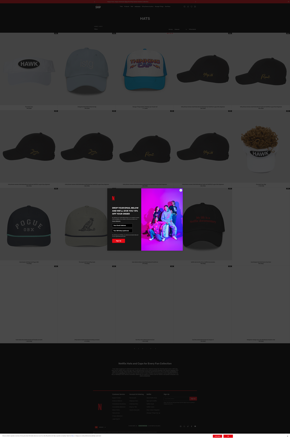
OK (228, 436)
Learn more (217, 436)
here (73, 435)
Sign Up (118, 241)
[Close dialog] (181, 190)
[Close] (287, 436)
